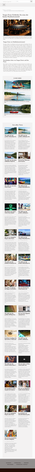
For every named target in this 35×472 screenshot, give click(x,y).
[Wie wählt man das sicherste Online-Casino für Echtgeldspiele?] (11, 359)
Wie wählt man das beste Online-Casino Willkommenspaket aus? (10, 187)
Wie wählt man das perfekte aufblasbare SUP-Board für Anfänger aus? (24, 137)
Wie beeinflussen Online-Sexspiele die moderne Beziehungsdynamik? (10, 390)
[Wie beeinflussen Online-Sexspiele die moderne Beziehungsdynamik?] (11, 383)
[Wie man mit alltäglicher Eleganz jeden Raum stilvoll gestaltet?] (11, 408)
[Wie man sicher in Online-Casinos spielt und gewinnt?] (24, 359)
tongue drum (16, 50)
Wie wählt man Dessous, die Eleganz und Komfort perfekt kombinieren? (10, 289)
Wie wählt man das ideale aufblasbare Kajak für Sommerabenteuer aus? (10, 161)
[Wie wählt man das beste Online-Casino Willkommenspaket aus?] (11, 181)
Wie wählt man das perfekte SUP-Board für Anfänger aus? (10, 315)
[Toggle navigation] (4, 5)
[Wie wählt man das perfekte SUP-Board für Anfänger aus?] (11, 308)
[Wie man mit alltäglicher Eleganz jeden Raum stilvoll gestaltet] (11, 232)
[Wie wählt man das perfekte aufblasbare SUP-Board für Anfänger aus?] (17, 96)
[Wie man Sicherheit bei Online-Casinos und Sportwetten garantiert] (24, 282)
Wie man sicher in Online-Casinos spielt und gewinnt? (24, 365)
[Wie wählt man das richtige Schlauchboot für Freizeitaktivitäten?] (24, 181)
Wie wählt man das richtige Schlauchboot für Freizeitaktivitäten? (24, 187)
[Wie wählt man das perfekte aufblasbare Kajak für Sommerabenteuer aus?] (24, 333)
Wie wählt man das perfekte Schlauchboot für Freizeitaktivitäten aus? (17, 89)
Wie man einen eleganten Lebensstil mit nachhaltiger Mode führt (24, 315)
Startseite (4, 9)
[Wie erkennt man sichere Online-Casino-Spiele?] (11, 206)
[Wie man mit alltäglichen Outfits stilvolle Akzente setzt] (24, 383)
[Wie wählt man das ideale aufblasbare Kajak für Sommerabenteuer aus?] (17, 108)
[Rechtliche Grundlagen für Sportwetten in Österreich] (11, 333)
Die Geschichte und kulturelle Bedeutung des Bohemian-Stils (23, 414)
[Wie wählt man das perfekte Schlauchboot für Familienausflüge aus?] (24, 257)
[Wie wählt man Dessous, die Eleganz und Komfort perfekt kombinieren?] (11, 282)
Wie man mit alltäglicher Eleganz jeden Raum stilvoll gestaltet (10, 238)
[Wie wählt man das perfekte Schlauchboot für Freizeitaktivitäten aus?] (17, 84)
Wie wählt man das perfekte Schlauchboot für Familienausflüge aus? (24, 263)
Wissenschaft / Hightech (21, 464)
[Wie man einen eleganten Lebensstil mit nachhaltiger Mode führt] (24, 308)
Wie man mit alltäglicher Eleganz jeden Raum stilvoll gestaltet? (10, 414)
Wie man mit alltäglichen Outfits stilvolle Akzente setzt (24, 390)
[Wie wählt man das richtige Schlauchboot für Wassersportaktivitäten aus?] (24, 232)
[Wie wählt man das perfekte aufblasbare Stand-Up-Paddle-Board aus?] (24, 206)
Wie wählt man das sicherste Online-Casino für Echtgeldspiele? (11, 365)
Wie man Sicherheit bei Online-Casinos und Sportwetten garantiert (23, 289)
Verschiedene (9, 9)
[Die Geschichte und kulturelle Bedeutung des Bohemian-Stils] (24, 408)
